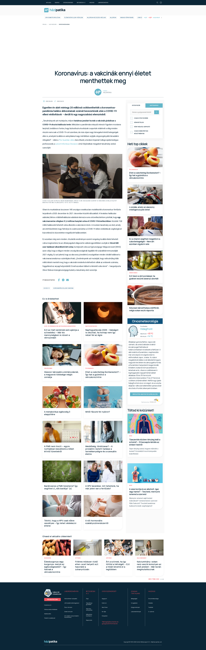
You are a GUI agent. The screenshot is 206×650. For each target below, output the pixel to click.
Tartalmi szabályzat (49, 618)
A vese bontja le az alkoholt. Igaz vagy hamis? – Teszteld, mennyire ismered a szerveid (144, 491)
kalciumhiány (141, 558)
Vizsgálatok (134, 603)
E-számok (151, 611)
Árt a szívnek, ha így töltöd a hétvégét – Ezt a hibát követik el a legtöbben (118, 565)
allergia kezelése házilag (96, 17)
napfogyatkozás (91, 326)
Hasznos (91, 2)
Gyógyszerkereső (68, 2)
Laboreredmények (103, 2)
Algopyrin (104, 598)
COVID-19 (47, 288)
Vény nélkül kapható (142, 126)
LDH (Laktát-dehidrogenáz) (71, 603)
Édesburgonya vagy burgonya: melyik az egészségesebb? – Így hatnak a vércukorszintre (55, 566)
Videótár (150, 603)
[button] (72, 592)
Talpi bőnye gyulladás (89, 603)
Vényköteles (139, 122)
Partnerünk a (145, 402)
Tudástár (150, 607)
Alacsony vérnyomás (89, 609)
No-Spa (104, 611)
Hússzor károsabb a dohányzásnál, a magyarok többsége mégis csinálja (61, 374)
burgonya (47, 558)
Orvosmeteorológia (52, 17)
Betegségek (134, 598)
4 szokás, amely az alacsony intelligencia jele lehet (141, 208)
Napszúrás (89, 620)
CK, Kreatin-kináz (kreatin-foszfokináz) (71, 616)
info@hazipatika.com (156, 642)
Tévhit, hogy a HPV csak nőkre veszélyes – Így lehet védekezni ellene (60, 523)
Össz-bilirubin (68, 607)
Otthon (77, 558)
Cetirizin (104, 603)
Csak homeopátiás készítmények (141, 132)
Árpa (87, 598)
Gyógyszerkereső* (109, 591)
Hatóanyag (154, 105)
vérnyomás (133, 273)
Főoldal (44, 24)
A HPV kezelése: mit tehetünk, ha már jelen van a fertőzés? (102, 487)
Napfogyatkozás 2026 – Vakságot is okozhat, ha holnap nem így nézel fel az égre (101, 332)
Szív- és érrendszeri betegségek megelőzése (60, 326)
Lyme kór (141, 17)
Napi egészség (53, 24)
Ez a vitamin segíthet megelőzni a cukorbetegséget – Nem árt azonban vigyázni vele (144, 241)
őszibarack (89, 368)
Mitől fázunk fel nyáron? (97, 411)
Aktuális (48, 2)
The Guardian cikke (66, 140)
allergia (113, 17)
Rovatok (57, 2)
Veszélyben (48, 368)
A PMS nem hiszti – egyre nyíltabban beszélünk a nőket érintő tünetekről (59, 449)
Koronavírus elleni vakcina (63, 288)
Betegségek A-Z (81, 2)
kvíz (130, 436)
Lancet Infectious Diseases (66, 144)
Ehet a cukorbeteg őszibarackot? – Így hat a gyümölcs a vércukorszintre (103, 374)
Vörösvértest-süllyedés (70, 598)
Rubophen (105, 616)
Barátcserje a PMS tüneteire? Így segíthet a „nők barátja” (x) (61, 487)
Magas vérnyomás (126, 17)
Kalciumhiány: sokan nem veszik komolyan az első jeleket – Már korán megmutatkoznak (149, 565)
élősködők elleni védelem (73, 17)
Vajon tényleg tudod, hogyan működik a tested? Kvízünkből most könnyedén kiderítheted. (143, 451)
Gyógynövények (135, 607)
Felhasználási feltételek (50, 609)
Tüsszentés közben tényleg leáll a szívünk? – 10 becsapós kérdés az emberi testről (144, 442)
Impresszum (47, 605)
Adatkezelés (47, 614)
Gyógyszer (136, 105)
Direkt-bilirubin (68, 611)
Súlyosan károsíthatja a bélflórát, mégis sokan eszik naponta (144, 309)
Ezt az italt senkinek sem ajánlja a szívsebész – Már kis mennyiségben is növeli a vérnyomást (61, 334)
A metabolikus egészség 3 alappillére (57, 413)
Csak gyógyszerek (141, 118)
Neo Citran (105, 607)
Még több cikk (153, 579)
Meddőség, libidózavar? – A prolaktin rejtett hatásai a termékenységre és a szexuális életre (101, 450)
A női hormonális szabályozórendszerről (96, 521)
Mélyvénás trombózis (89, 615)
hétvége (109, 558)
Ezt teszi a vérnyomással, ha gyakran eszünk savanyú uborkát (143, 277)
